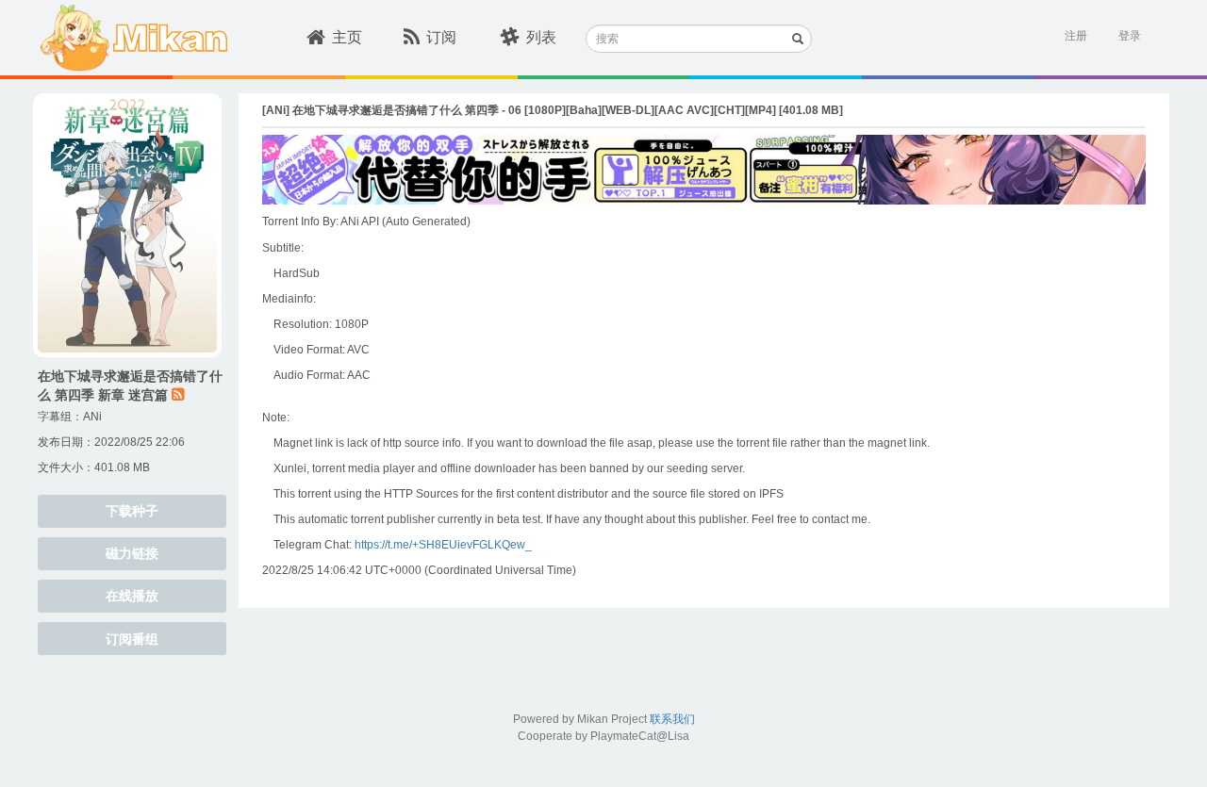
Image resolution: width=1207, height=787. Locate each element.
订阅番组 (132, 639)
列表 (541, 37)
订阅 (441, 37)
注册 (1076, 35)
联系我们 (672, 719)
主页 (347, 37)
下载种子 (132, 510)
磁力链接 (132, 553)
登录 (1129, 35)
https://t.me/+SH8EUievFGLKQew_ (443, 544)
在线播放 (132, 595)
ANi (92, 416)
